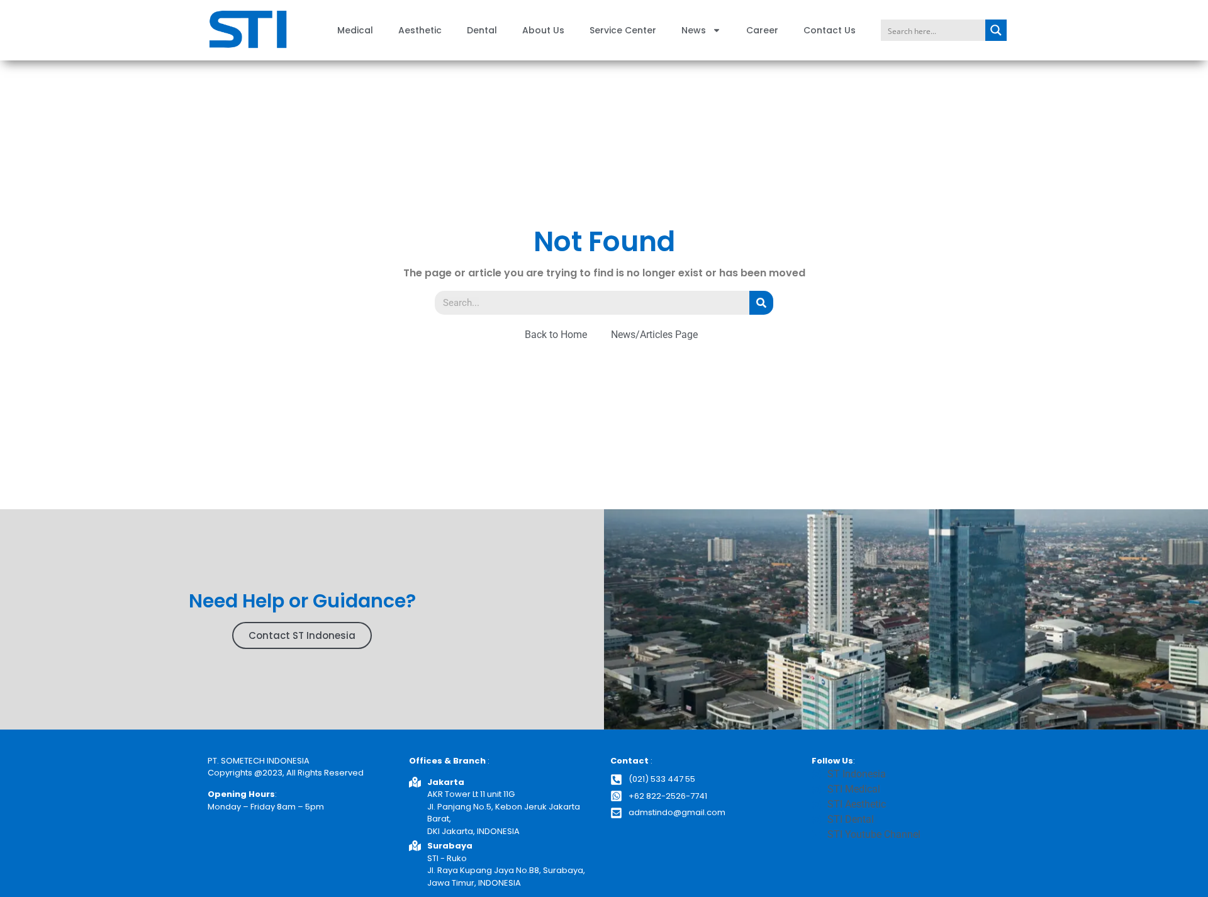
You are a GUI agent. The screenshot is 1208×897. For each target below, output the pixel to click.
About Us (543, 30)
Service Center (623, 30)
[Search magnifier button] (996, 30)
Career (762, 30)
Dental (482, 30)
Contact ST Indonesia (302, 635)
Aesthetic (420, 30)
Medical (355, 30)
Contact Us (829, 30)
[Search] (761, 303)
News (693, 30)
